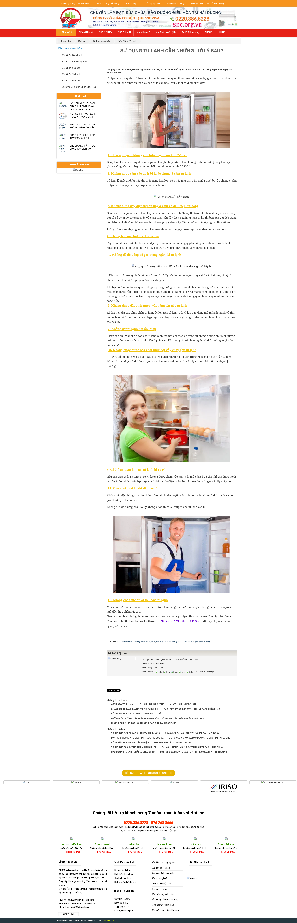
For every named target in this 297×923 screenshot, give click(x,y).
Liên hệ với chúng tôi (123, 910)
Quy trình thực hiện (122, 878)
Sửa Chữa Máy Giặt (71, 80)
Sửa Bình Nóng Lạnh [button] (165, 32)
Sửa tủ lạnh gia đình (160, 878)
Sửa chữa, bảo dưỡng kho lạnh (165, 910)
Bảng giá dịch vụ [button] (190, 32)
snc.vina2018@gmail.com (78, 907)
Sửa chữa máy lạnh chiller (163, 894)
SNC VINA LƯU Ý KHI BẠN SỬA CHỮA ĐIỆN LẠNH (83, 147)
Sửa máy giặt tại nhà (161, 867)
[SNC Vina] (70, 17)
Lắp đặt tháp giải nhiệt (161, 883)
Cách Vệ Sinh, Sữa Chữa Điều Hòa (79, 86)
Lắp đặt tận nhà (152, 3)
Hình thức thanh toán (123, 874)
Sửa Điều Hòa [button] (105, 32)
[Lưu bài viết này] (234, 62)
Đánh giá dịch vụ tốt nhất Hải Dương (207, 3)
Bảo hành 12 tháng (175, 3)
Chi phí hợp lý (132, 3)
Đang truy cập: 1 (69, 914)
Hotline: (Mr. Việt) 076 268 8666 (74, 3)
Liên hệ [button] (221, 32)
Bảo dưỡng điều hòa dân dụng (165, 899)
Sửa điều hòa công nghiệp (163, 862)
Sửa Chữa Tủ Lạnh (71, 74)
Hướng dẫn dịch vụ (122, 870)
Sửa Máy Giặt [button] (143, 32)
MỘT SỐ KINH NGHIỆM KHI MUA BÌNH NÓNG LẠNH (84, 115)
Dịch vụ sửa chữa (70, 48)
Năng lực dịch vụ (121, 903)
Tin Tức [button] (208, 32)
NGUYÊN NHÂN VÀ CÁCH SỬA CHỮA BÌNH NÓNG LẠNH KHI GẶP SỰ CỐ (83, 106)
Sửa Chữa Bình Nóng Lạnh (75, 61)
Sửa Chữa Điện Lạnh (72, 55)
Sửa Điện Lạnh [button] (86, 32)
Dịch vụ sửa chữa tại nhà (125, 882)
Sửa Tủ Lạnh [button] (124, 32)
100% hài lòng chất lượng (107, 3)
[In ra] (229, 62)
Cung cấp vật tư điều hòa (163, 905)
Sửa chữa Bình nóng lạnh (163, 873)
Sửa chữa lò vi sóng (160, 889)
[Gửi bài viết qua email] (223, 62)
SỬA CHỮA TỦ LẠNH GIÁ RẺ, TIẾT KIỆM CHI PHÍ (84, 136)
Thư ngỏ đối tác (121, 906)
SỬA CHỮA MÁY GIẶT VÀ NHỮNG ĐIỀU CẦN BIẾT (82, 126)
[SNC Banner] (164, 17)
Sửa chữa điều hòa (71, 67)
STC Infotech (108, 920)
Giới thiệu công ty (122, 899)
